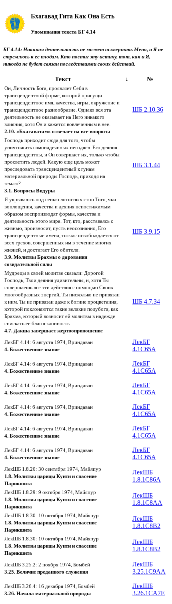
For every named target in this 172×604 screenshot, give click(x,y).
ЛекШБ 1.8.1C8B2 (146, 522)
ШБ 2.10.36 (147, 109)
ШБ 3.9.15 (146, 231)
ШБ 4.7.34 (146, 301)
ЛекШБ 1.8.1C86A (146, 476)
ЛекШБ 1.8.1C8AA (147, 499)
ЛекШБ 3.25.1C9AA (149, 568)
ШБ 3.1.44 (146, 165)
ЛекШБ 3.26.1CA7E (148, 589)
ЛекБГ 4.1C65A (144, 345)
